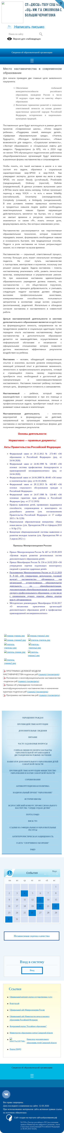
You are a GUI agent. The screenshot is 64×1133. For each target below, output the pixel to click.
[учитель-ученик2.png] (15, 663)
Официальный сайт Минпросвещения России (27, 1010)
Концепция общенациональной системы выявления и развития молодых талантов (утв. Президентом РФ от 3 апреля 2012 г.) (36, 535)
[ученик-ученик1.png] (38, 636)
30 (9, 919)
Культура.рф (14, 1003)
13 (40, 900)
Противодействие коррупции (32, 724)
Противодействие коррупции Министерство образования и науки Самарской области (32, 772)
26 (32, 913)
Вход (32, 970)
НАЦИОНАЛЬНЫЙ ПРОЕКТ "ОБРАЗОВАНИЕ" (33, 793)
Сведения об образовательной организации (32, 52)
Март (54, 871)
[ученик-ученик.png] (14, 636)
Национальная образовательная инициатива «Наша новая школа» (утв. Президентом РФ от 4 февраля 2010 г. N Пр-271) (36, 525)
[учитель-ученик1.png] (39, 655)
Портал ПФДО (32, 815)
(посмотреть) (53, 674)
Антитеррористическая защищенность (32, 836)
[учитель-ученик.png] (14, 652)
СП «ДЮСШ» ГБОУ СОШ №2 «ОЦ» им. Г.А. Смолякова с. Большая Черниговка (43, 10)
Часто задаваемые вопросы (32, 744)
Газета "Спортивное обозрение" (32, 843)
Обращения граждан (32, 718)
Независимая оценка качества (32, 936)
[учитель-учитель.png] (39, 640)
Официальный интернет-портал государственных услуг (31, 997)
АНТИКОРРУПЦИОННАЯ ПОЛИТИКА (32, 786)
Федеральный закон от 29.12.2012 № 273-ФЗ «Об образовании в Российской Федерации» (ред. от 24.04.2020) (36, 457)
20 (40, 906)
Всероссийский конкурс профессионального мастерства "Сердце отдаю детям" (32, 807)
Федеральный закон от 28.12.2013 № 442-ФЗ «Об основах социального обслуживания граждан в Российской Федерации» (36, 487)
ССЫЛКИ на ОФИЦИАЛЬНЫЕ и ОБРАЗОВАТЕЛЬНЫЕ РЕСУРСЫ (32, 829)
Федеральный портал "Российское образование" (28, 1026)
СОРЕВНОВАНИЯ (32, 780)
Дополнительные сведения (33, 731)
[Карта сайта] (9, 26)
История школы (33, 799)
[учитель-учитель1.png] (15, 648)
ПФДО (32, 849)
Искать (40, 34)
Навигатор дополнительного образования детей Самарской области (32, 763)
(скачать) (42, 674)
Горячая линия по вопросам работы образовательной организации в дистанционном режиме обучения (33, 752)
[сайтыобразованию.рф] (59, 4)
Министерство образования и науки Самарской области (31, 1033)
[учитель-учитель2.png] (39, 648)
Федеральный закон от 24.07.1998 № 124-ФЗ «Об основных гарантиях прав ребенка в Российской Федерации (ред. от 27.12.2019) (36, 498)
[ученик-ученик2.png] (15, 640)
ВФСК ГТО (32, 821)
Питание (32, 737)
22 (55, 906)
